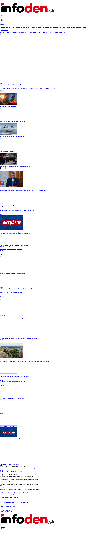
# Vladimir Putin (47, 88)
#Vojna (1, 439)
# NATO (13, 88)
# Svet (41, 88)
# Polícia (15, 88)
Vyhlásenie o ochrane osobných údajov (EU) (7, 510)
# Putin (28, 88)
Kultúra (2, 19)
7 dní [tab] (0, 91)
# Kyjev (11, 88)
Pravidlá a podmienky (3, 527)
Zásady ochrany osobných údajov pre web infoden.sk (8, 506)
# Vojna (50, 88)
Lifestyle (2, 21)
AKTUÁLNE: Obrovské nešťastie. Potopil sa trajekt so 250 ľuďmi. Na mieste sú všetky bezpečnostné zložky (14, 482)
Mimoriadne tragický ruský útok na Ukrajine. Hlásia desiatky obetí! (9, 497)
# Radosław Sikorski (32, 88)
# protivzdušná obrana (24, 88)
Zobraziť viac (1, 470)
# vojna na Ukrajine (54, 88)
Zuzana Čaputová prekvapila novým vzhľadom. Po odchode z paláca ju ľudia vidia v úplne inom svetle (14, 502)
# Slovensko (39, 88)
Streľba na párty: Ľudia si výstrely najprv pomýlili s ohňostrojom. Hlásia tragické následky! (12, 487)
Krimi (2, 17)
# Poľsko (20, 88)
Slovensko (2, 15)
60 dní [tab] (4, 91)
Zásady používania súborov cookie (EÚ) (6, 511)
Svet (2, 16)
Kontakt (2, 508)
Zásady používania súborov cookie (5, 507)
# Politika (18, 88)
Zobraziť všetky (2, 214)
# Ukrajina (43, 88)
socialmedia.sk (3, 509)
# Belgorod (1, 88)
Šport (2, 20)
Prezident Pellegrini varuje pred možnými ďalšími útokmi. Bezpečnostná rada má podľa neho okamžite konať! (15, 492)
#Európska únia (2, 385)
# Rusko (36, 88)
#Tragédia (1, 413)
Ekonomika (2, 18)
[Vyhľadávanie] (0, 23)
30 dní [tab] (2, 91)
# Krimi (9, 88)
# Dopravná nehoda (5, 88)
